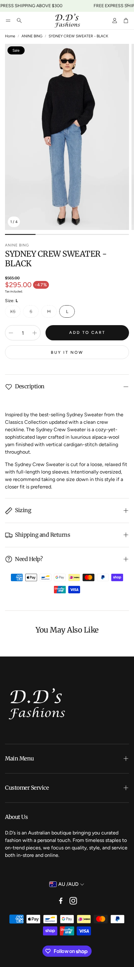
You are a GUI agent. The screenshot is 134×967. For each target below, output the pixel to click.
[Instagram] (73, 900)
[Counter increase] (34, 333)
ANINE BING (32, 36)
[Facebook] (61, 900)
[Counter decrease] (11, 333)
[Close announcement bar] (127, 4)
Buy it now (67, 352)
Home (10, 36)
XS (13, 311)
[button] (8, 20)
